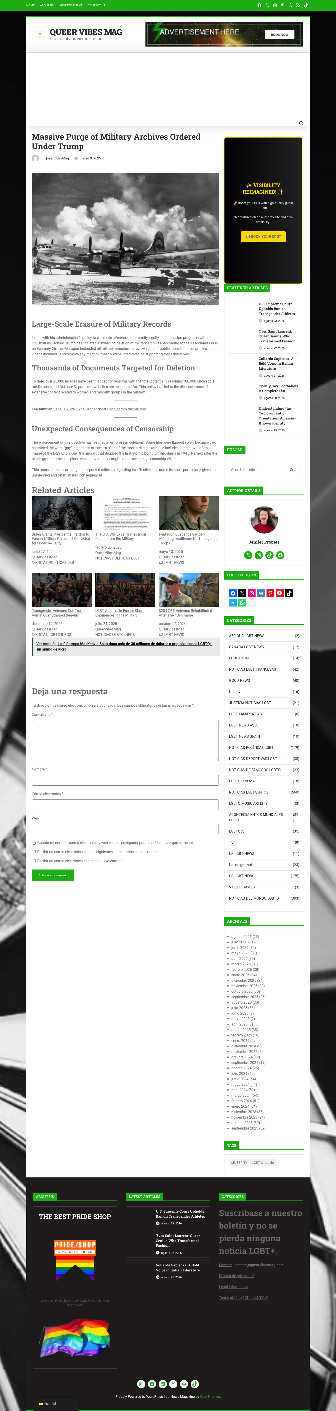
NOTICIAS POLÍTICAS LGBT (54, 562)
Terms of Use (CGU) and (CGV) (243, 1298)
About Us (47, 5)
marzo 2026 (241, 964)
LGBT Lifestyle (263, 1163)
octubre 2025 (242, 991)
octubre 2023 (242, 1123)
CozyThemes (210, 1397)
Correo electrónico (47, 794)
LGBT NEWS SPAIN (244, 736)
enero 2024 (240, 1106)
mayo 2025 (240, 1019)
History (234, 692)
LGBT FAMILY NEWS (245, 714)
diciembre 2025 (243, 980)
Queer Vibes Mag (86, 31)
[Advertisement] (168, 87)
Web (35, 818)
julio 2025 (239, 1008)
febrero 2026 (241, 969)
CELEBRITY (239, 1162)
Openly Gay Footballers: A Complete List (279, 388)
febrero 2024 (241, 1101)
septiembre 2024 (244, 1062)
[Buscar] (291, 470)
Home (30, 5)
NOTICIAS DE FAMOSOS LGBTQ (255, 770)
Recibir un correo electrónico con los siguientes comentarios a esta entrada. (98, 852)
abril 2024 (239, 1090)
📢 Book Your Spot (263, 236)
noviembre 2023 (244, 1117)
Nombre (39, 769)
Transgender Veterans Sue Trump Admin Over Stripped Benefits (58, 613)
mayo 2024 (240, 1084)
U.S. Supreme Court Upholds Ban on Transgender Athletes (277, 309)
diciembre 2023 (243, 1112)
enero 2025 (240, 1041)
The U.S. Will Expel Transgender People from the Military (100, 409)
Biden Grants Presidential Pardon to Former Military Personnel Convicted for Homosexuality (61, 538)
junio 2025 (239, 1013)
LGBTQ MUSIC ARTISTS (248, 803)
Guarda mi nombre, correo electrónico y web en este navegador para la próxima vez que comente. (115, 843)
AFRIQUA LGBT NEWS (246, 636)
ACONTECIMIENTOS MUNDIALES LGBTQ (256, 817)
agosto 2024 (241, 1068)
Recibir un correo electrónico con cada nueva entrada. (80, 861)
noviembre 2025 (244, 986)
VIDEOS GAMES (242, 887)
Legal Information (233, 1287)
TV (231, 842)
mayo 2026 (240, 953)
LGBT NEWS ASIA (243, 725)
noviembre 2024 (244, 1051)
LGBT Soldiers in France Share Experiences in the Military (119, 613)
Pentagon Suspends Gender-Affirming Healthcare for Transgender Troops (189, 538)
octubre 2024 (242, 1057)
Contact (225, 1265)
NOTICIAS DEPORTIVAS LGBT (253, 759)
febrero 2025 (241, 1035)
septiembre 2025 (244, 997)
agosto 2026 (241, 937)
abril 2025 (239, 1024)
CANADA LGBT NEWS (246, 647)
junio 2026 (239, 947)
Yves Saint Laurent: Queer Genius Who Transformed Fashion (277, 336)
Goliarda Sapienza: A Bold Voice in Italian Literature (276, 363)
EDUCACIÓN (239, 658)
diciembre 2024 (243, 1046)
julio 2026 (239, 942)
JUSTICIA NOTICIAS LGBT (250, 703)
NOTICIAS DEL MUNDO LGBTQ (254, 898)
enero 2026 (240, 975)
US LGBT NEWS (171, 562)
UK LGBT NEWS (241, 853)
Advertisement (70, 5)
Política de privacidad (236, 1276)
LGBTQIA (236, 831)
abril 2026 (239, 958)
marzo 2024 (241, 1095)
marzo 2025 (241, 1030)
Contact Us (96, 5)
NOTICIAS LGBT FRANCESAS (252, 669)
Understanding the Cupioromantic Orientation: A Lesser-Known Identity (277, 415)
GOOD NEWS (239, 680)
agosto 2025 (241, 1002)
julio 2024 (239, 1073)
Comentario (42, 714)
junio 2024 (239, 1079)
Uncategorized (240, 865)
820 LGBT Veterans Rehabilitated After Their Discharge (185, 613)
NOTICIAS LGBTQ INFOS (51, 635)
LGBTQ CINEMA (242, 781)
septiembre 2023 (244, 1128)
